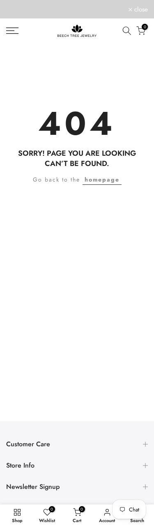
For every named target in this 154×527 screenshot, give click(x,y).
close (140, 9)
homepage (102, 179)
